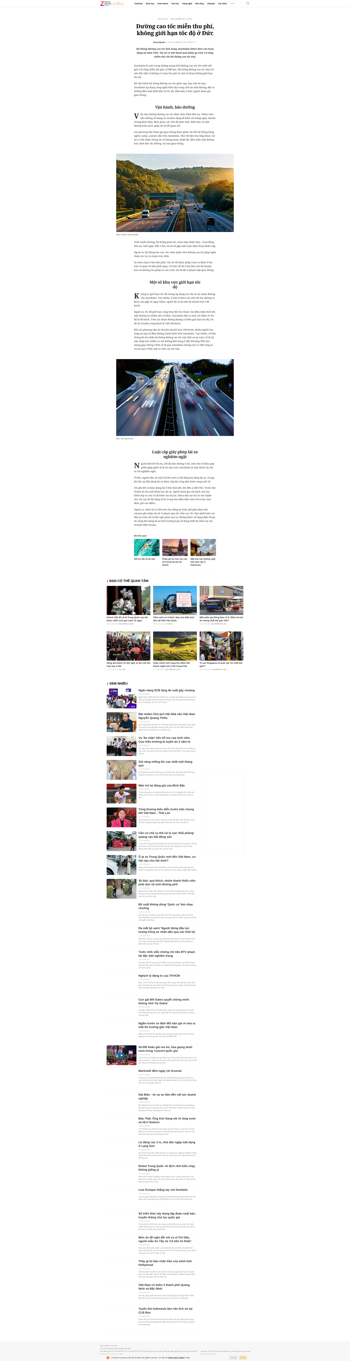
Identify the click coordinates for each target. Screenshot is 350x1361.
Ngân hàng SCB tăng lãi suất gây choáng (166, 690)
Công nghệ (187, 3)
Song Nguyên (159, 42)
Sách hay (150, 3)
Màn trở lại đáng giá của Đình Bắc (161, 785)
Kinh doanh (163, 3)
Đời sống (199, 3)
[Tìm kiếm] (248, 3)
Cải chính (222, 3)
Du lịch (163, 19)
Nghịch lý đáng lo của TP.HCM (159, 975)
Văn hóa (175, 3)
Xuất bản (139, 3)
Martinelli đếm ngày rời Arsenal (160, 1070)
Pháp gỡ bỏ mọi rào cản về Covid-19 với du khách (174, 562)
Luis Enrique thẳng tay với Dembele (163, 1189)
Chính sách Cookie (176, 1358)
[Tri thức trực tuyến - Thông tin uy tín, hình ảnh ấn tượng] (112, 3)
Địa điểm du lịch (181, 19)
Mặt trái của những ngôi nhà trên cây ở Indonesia (202, 562)
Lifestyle (211, 3)
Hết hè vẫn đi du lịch (144, 559)
